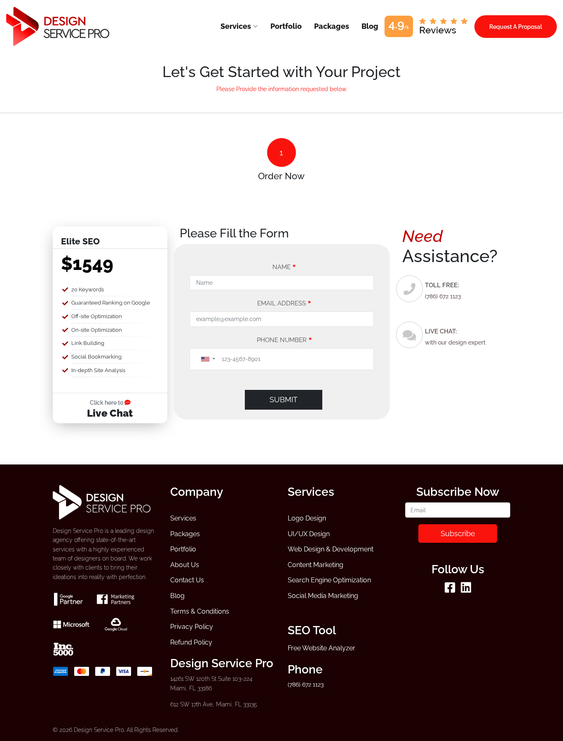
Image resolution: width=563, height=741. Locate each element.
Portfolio (183, 549)
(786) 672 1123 (443, 296)
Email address (284, 303)
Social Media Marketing (323, 596)
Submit (284, 399)
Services (183, 518)
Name (284, 267)
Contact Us (187, 580)
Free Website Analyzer (321, 648)
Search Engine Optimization (329, 580)
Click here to (107, 402)
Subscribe (458, 533)
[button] (207, 359)
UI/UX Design (309, 534)
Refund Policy (191, 642)
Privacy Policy (191, 627)
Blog (177, 596)
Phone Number (284, 340)
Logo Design (307, 518)
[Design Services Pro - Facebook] (450, 589)
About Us (184, 565)
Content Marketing (315, 565)
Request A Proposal (515, 26)
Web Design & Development (330, 549)
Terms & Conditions (199, 611)
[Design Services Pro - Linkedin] (466, 589)
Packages (185, 534)
